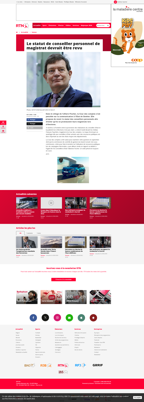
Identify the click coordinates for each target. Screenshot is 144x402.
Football (37, 332)
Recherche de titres (60, 337)
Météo (76, 340)
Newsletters (69, 317)
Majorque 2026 (86, 25)
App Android (93, 317)
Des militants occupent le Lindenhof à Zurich (75, 211)
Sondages (57, 349)
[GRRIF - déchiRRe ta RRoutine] (98, 365)
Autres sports (39, 354)
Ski (36, 345)
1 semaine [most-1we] (29, 233)
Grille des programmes (61, 340)
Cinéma (77, 335)
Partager (32, 119)
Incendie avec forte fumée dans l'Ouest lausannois (48, 251)
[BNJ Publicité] (29, 365)
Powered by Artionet (88, 383)
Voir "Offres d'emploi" (76, 297)
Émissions (52, 25)
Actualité (36, 25)
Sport (44, 25)
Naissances (46, 2)
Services (76, 25)
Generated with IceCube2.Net (103, 383)
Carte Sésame (59, 2)
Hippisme (38, 347)
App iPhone (81, 317)
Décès (52, 2)
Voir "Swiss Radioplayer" (27, 297)
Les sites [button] (19, 2)
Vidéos (68, 25)
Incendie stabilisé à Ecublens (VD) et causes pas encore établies (25, 212)
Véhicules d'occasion (81, 2)
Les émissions (59, 332)
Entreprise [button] (28, 2)
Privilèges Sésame (69, 2)
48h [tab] (20, 233)
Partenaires (97, 345)
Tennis (37, 349)
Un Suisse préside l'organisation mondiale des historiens (25, 251)
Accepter (137, 397)
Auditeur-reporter (122, 2)
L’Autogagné (58, 347)
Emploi (77, 347)
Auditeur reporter (21, 349)
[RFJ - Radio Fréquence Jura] (80, 365)
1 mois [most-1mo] (39, 233)
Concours (57, 352)
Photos (61, 25)
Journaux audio (20, 345)
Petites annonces (79, 342)
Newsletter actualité (21, 352)
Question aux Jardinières (62, 345)
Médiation (97, 347)
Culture (18, 342)
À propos (96, 332)
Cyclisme (37, 342)
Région (18, 332)
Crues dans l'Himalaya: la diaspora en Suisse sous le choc (51, 212)
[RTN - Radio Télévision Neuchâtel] (63, 365)
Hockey (37, 335)
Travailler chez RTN (99, 342)
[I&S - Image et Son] (63, 372)
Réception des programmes (102, 335)
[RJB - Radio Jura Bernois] (46, 365)
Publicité (96, 340)
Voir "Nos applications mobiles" (100, 297)
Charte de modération (100, 349)
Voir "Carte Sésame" (51, 297)
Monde (18, 337)
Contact (96, 352)
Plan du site (39, 385)
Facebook (33, 317)
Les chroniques (59, 335)
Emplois (40, 2)
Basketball (38, 337)
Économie (19, 340)
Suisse (34, 32)
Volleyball (38, 340)
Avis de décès (78, 349)
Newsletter (97, 354)
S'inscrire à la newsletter (64, 279)
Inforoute (34, 2)
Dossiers (18, 347)
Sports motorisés (40, 352)
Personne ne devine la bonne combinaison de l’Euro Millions (98, 212)
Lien (31, 128)
